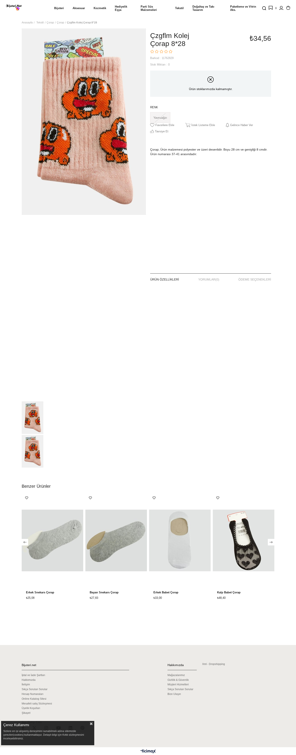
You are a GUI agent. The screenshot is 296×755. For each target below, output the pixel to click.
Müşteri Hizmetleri (178, 684)
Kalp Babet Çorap (229, 592)
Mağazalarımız (176, 675)
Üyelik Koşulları (31, 708)
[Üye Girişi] (281, 8)
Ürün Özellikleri (164, 279)
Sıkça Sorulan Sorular (34, 689)
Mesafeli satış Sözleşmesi (37, 703)
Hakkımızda (29, 679)
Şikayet (26, 712)
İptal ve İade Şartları (33, 675)
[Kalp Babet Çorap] (243, 540)
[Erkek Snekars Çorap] (52, 540)
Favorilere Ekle (26, 497)
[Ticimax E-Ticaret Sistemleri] (148, 751)
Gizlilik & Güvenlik (178, 679)
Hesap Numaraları (32, 694)
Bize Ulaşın (174, 694)
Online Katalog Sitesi (34, 698)
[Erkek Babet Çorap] (180, 540)
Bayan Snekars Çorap (104, 592)
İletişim (26, 684)
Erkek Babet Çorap (165, 592)
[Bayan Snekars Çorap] (116, 540)
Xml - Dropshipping (213, 664)
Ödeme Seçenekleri (254, 279)
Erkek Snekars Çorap (40, 592)
